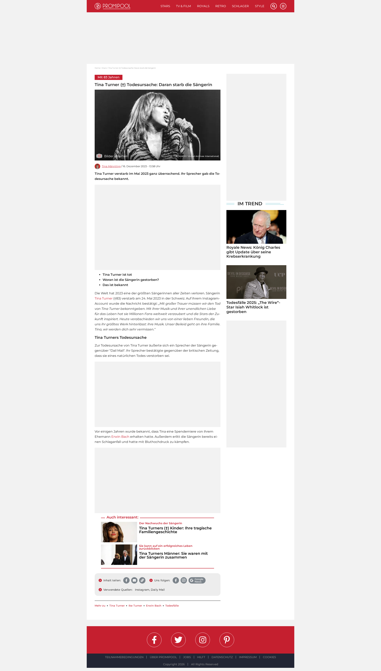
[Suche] (273, 6)
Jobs (187, 657)
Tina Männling (111, 166)
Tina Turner (104, 298)
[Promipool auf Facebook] (154, 640)
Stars (165, 6)
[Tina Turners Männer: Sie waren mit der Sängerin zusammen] (119, 554)
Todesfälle (172, 605)
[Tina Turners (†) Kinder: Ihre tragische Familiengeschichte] (119, 532)
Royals (203, 6)
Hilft (201, 657)
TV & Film (183, 6)
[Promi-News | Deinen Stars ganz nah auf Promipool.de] (126, 6)
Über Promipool (163, 657)
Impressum (248, 657)
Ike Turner (135, 605)
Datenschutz (222, 657)
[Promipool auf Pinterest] (227, 640)
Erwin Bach (120, 437)
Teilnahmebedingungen (124, 657)
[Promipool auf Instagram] (203, 640)
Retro (220, 6)
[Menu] (283, 6)
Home (97, 68)
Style (259, 6)
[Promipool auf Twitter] (178, 640)
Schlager (240, 6)
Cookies (269, 657)
